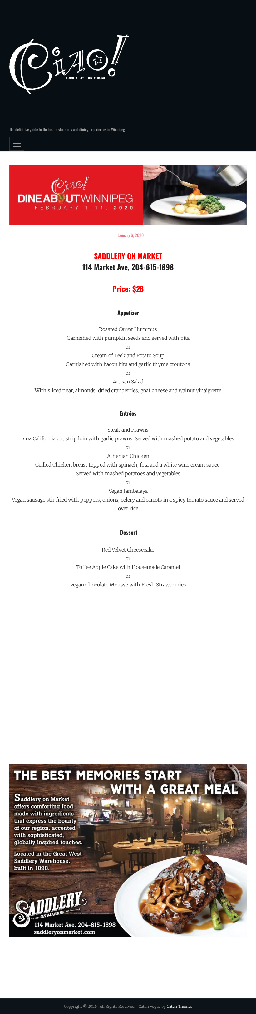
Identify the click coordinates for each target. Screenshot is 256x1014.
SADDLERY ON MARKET (128, 255)
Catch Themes (179, 1006)
